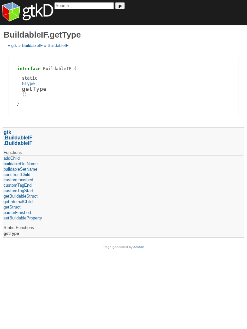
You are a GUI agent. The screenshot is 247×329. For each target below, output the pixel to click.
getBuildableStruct (21, 196)
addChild (12, 158)
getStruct (12, 207)
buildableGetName (21, 163)
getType (11, 233)
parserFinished (17, 212)
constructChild (17, 174)
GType (28, 83)
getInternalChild (18, 201)
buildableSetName (20, 169)
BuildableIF (32, 45)
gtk (14, 45)
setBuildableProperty (23, 218)
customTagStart (18, 190)
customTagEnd (18, 185)
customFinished (18, 179)
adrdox (138, 247)
